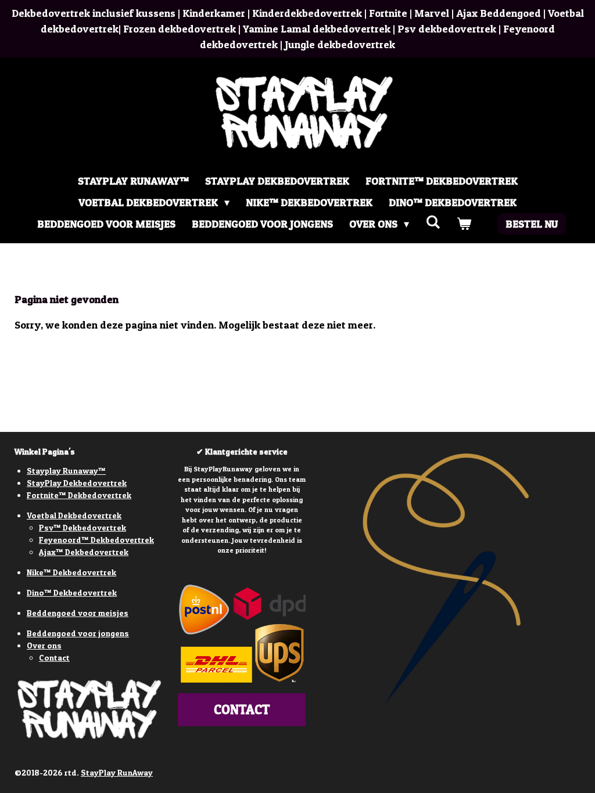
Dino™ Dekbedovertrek (72, 592)
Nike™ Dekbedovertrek (71, 572)
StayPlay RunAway (117, 772)
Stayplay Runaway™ (66, 470)
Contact (54, 657)
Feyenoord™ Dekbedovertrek (96, 540)
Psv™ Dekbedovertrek (82, 527)
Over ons (44, 645)
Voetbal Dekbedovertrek (74, 515)
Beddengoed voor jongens (78, 633)
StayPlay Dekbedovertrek (77, 483)
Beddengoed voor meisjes (77, 613)
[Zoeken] (432, 222)
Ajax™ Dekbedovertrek (83, 552)
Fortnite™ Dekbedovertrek (79, 495)
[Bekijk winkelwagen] (463, 224)
